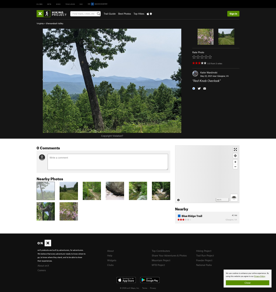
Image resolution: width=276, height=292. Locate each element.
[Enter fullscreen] (235, 149)
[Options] (234, 197)
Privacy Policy (259, 276)
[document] (247, 278)
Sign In (233, 13)
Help (109, 255)
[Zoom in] (235, 162)
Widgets (111, 260)
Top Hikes (139, 13)
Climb (40, 4)
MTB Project (158, 264)
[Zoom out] (235, 166)
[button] (193, 88)
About (110, 250)
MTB (49, 4)
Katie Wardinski (208, 72)
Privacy (153, 288)
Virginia (40, 23)
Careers (42, 270)
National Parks (204, 264)
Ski (81, 4)
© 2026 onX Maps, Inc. (129, 288)
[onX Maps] (44, 245)
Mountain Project (161, 260)
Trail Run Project (205, 255)
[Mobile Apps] (149, 13)
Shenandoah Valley (54, 23)
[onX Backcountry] (97, 4)
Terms (144, 288)
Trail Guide (110, 13)
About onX (43, 265)
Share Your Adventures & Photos (169, 255)
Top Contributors (161, 250)
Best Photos (124, 13)
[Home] (53, 13)
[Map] (207, 174)
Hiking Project (203, 250)
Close (248, 282)
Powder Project (204, 260)
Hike (58, 4)
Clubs (110, 264)
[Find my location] (235, 155)
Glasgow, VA (223, 76)
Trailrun (70, 4)
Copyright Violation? (112, 135)
